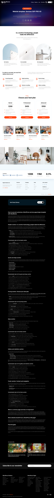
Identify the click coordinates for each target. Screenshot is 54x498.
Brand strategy (19, 187)
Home (14, 23)
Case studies (27, 187)
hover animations (12, 254)
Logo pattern (12, 478)
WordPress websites (21, 431)
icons (12, 280)
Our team (26, 186)
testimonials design (13, 405)
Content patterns (21, 478)
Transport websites (46, 488)
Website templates (21, 23)
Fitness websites (38, 491)
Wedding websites (46, 490)
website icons (12, 247)
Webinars (35, 186)
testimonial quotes (13, 346)
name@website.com (45, 189)
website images (12, 313)
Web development (19, 184)
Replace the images (12, 365)
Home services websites (47, 479)
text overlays (14, 371)
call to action (13, 246)
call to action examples (13, 281)
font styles (13, 250)
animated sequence (19, 285)
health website (39, 420)
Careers (26, 189)
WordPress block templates (23, 284)
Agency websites (38, 477)
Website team (20, 479)
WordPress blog (5, 479)
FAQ (34, 189)
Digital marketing (19, 186)
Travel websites (46, 489)
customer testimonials (14, 372)
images (14, 333)
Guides (35, 187)
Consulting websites (38, 484)
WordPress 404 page (18, 419)
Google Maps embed (14, 398)
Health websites (46, 478)
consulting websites (42, 412)
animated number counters (14, 287)
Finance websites (38, 490)
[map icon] (50, 494)
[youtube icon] (49, 494)
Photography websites (46, 483)
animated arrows (14, 337)
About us (26, 184)
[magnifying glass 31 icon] (28, 20)
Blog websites (29, 484)
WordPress (17, 23)
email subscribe (13, 394)
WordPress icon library (20, 247)
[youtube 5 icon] (31, 20)
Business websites (38, 481)
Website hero (4, 477)
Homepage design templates (31, 477)
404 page (16, 406)
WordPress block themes (14, 378)
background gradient (16, 249)
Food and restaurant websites (47, 477)
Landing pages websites (31, 478)
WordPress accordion (5, 478)
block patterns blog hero (17, 343)
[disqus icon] (26, 20)
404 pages (29, 479)
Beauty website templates (39, 480)
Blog (34, 184)
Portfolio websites (46, 484)
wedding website (19, 421)
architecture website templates (12, 413)
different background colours (14, 339)
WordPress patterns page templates (24, 219)
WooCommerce (13, 307)
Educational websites (38, 485)
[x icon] (23, 20)
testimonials (13, 310)
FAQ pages (29, 485)
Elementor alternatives (12, 429)
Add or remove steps (12, 277)
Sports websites (46, 485)
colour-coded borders (15, 316)
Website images (13, 477)
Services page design (27, 23)
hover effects (12, 369)
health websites (36, 412)
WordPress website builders (41, 428)
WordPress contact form (22, 477)
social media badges (15, 395)
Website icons (4, 484)
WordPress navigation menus (14, 399)
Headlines (4, 483)
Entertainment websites (39, 486)
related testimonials (13, 288)
